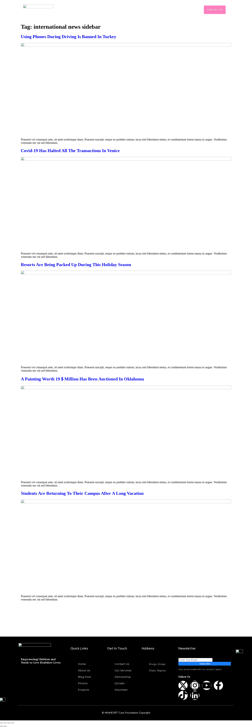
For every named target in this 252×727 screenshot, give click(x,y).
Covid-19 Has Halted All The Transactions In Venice (70, 150)
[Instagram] (194, 685)
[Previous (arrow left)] (1, 726)
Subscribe (204, 663)
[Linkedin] (194, 695)
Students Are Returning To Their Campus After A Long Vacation (82, 493)
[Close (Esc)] (12, 723)
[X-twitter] (183, 685)
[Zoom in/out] (1, 723)
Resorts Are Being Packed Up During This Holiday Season (76, 264)
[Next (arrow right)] (5, 726)
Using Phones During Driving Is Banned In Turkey (68, 36)
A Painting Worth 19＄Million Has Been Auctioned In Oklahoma (82, 379)
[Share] (8, 723)
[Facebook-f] (218, 685)
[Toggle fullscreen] (5, 723)
